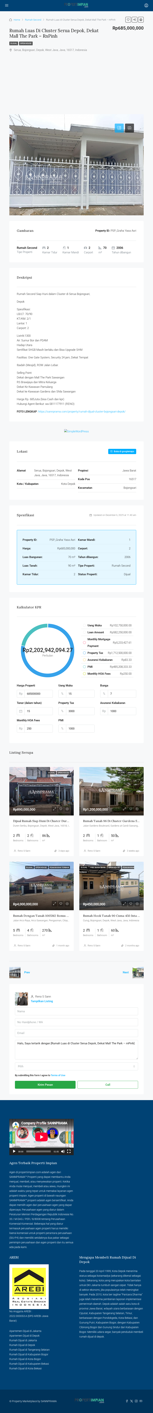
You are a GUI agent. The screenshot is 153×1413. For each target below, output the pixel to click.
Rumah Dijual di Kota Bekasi (25, 1368)
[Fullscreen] (69, 1151)
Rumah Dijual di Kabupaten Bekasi (29, 1363)
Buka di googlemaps (123, 451)
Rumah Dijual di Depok (22, 1345)
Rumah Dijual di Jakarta (23, 1340)
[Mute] (63, 1151)
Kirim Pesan (45, 1084)
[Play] (14, 1151)
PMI (60, 720)
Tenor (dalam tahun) (29, 703)
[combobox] (76, 1066)
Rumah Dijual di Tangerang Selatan (29, 1349)
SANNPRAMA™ (18, 1176)
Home (17, 19)
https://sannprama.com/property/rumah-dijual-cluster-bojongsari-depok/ (82, 411)
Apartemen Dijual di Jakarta (25, 1330)
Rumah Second (33, 19)
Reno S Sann (24, 851)
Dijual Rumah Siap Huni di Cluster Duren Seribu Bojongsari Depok (59, 821)
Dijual (13, 43)
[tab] (119, 128)
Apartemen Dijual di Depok (24, 1335)
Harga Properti (26, 685)
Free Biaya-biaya (98, 867)
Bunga (104, 685)
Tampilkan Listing (42, 1001)
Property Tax (66, 703)
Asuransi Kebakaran (112, 703)
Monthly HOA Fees (28, 720)
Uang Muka (65, 685)
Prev (27, 972)
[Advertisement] (76, 80)
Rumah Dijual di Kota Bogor (25, 1359)
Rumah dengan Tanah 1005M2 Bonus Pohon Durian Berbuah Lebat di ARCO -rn (69, 916)
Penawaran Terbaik (59, 867)
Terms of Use (58, 1075)
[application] (41, 1137)
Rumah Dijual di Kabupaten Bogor (28, 1354)
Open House (26, 43)
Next (126, 972)
